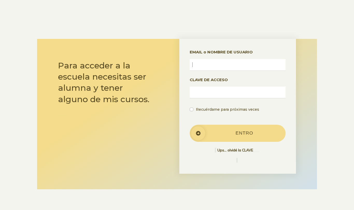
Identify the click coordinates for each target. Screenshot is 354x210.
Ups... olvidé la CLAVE (238, 150)
